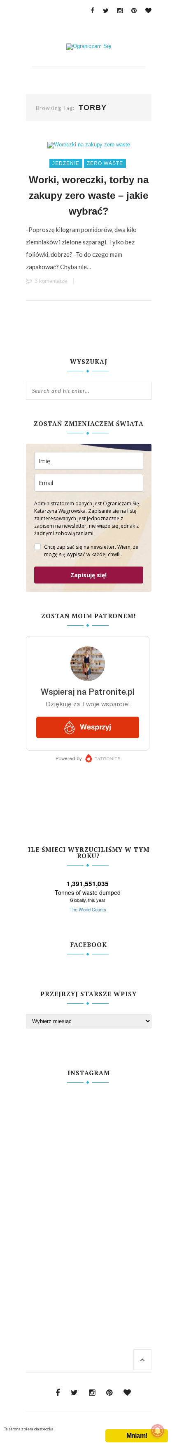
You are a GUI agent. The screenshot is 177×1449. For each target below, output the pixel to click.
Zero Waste (105, 163)
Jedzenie (65, 163)
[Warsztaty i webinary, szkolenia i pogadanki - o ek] (88, 1191)
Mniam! (136, 1435)
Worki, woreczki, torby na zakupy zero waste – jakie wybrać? (89, 195)
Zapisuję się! (88, 575)
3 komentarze (51, 281)
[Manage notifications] (157, 1430)
